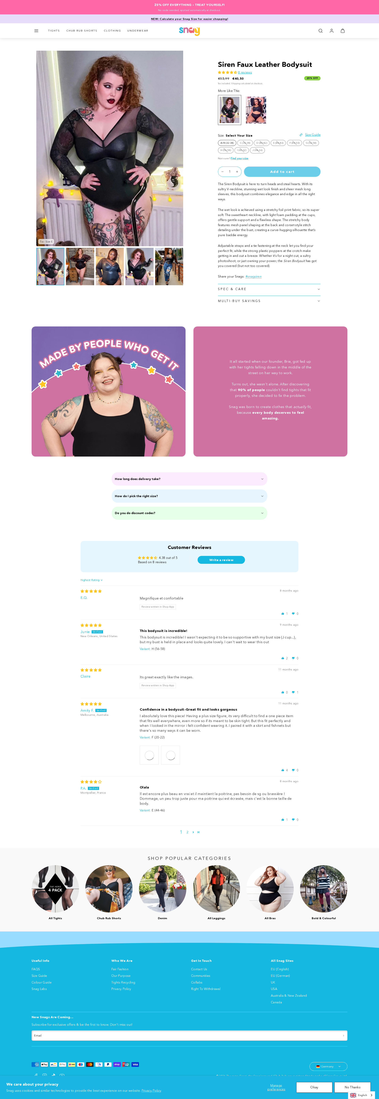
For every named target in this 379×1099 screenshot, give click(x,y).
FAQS (36, 969)
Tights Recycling (123, 982)
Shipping (235, 83)
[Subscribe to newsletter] (343, 1035)
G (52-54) (312, 143)
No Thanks (352, 1087)
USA (274, 989)
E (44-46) (279, 143)
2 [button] (187, 832)
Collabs (196, 982)
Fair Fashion (120, 969)
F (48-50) (296, 143)
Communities (200, 976)
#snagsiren (254, 276)
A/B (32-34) (227, 142)
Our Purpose (121, 976)
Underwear (137, 30)
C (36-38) (246, 143)
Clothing (112, 30)
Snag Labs (39, 989)
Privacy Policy (151, 1090)
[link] (331, 30)
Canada (276, 1002)
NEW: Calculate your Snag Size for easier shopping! (189, 19)
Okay (314, 1087)
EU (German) (280, 976)
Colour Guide (42, 982)
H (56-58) (227, 150)
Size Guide (39, 976)
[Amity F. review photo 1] (149, 755)
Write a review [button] (221, 560)
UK (273, 982)
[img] (91, 591)
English (362, 1095)
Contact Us (199, 969)
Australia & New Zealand (289, 995)
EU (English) (280, 969)
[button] (36, 30)
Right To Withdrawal (205, 989)
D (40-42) (263, 143)
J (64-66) (258, 150)
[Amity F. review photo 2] (170, 755)
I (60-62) (243, 150)
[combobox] (361, 1095)
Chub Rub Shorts (82, 30)
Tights (54, 30)
